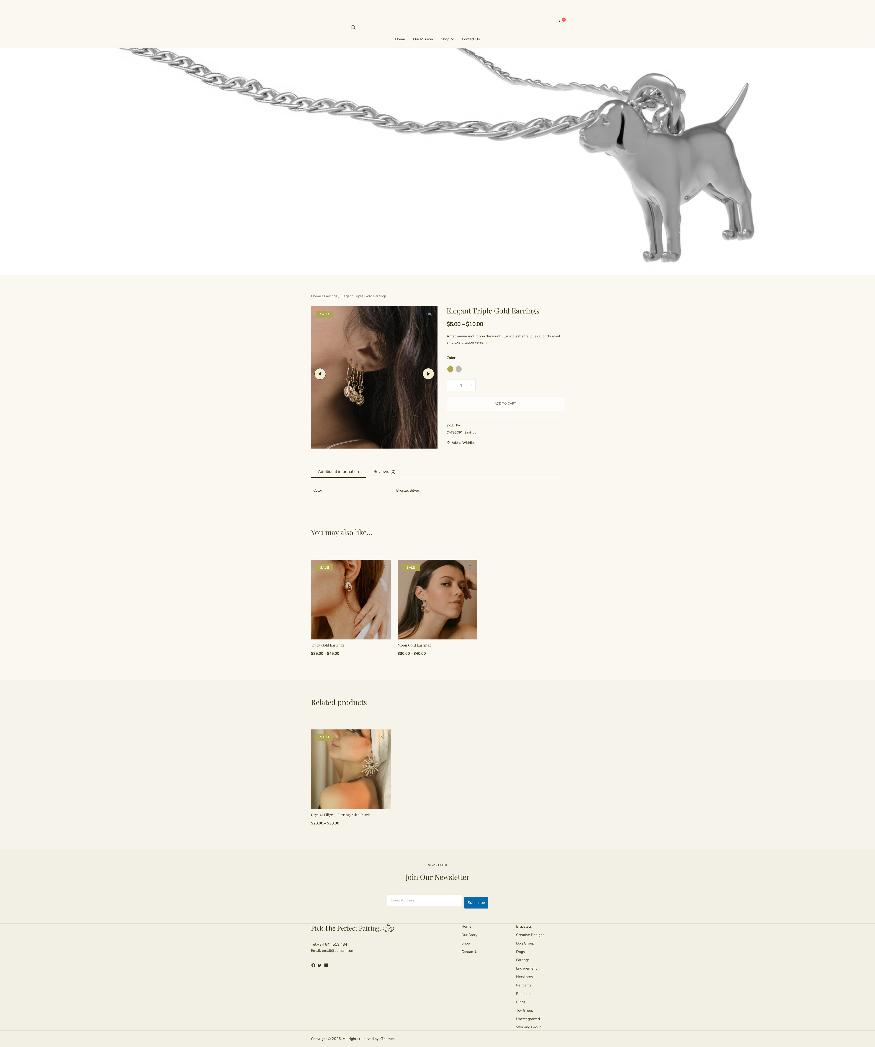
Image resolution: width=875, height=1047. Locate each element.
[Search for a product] (353, 27)
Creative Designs (530, 934)
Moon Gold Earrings (414, 645)
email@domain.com (338, 950)
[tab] (338, 472)
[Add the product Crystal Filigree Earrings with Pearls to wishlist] (383, 737)
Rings (520, 1002)
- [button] (451, 384)
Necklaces (524, 976)
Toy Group (524, 1010)
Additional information (338, 471)
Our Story (469, 934)
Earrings (330, 296)
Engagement (526, 968)
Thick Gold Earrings (327, 645)
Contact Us (471, 39)
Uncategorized (528, 1018)
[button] (450, 369)
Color (451, 357)
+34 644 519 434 (332, 944)
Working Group (528, 1027)
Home (400, 39)
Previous (320, 374)
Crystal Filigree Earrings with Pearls (341, 814)
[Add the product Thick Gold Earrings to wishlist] (383, 567)
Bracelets (524, 926)
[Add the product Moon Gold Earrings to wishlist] (470, 567)
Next (428, 374)
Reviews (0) (384, 471)
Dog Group (525, 943)
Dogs (520, 951)
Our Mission (423, 39)
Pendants (524, 985)
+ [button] (471, 384)
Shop (445, 39)
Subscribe (476, 902)
